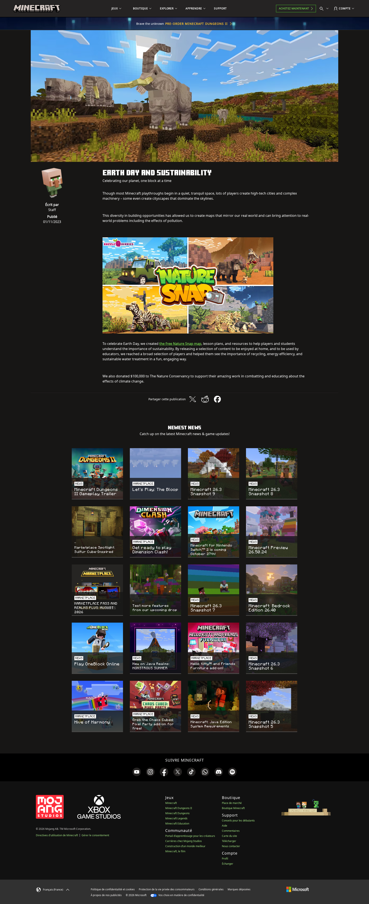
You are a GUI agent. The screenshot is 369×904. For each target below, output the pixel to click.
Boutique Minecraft (233, 808)
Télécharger (229, 841)
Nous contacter (231, 846)
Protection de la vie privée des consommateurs (167, 889)
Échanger (227, 864)
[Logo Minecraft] (36, 8)
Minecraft (171, 803)
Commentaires (231, 831)
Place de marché (232, 803)
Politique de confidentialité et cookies (113, 889)
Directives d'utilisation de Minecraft (57, 835)
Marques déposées (239, 889)
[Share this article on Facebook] (217, 399)
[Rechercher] (325, 8)
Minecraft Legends (176, 818)
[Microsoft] (297, 889)
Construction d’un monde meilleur (185, 846)
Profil (225, 858)
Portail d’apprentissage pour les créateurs (190, 836)
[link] (136, 772)
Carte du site (229, 836)
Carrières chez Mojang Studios (183, 841)
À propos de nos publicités (106, 895)
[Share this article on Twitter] (192, 399)
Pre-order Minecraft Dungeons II (196, 24)
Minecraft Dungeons (177, 813)
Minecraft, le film (175, 851)
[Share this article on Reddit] (205, 399)
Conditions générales (211, 889)
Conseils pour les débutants (238, 820)
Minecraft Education (177, 823)
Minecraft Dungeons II (178, 808)
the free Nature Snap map (180, 343)
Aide (224, 825)
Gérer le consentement (95, 835)
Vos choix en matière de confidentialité (181, 895)
